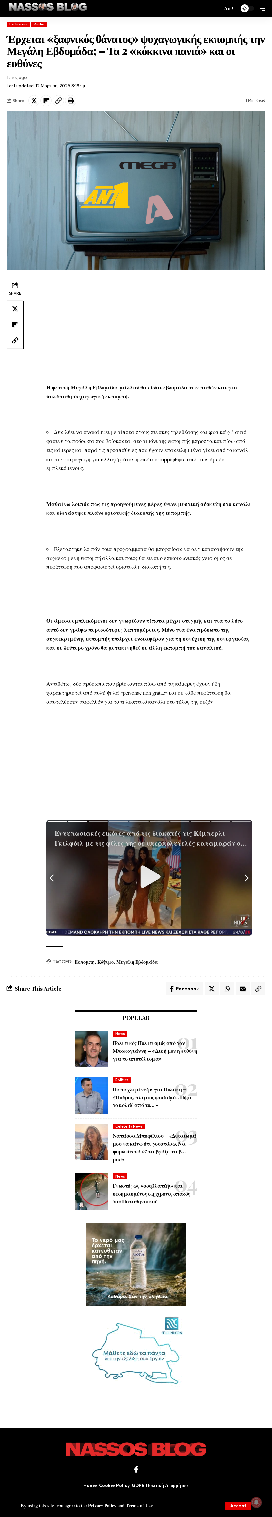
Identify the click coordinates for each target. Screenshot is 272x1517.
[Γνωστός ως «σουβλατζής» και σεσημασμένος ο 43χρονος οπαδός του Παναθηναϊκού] (91, 1191)
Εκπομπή (85, 962)
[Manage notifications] (256, 1502)
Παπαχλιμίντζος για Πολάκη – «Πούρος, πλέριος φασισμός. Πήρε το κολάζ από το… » (152, 1097)
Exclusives (18, 24)
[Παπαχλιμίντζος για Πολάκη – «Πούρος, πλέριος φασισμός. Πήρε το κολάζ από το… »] (91, 1095)
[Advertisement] (149, 326)
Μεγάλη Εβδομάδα (137, 962)
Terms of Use (139, 1505)
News (120, 1033)
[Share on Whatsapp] (227, 988)
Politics (122, 1080)
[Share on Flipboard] (46, 100)
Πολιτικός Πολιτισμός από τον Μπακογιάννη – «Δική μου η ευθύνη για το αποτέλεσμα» (155, 1050)
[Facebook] (136, 1469)
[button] (238, 1506)
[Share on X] (33, 100)
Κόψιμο (105, 962)
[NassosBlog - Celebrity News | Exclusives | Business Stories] (48, 8)
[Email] (243, 988)
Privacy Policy (102, 1505)
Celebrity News (129, 1126)
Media (39, 24)
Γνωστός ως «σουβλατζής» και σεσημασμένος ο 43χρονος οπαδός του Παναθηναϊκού (151, 1193)
